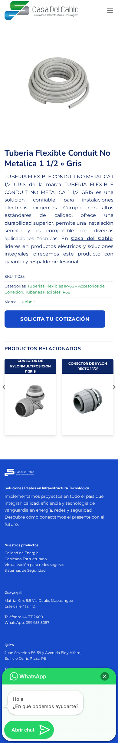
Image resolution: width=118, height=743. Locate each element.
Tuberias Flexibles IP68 (47, 292)
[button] (104, 676)
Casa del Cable (92, 238)
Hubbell (26, 302)
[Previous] (4, 399)
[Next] (114, 399)
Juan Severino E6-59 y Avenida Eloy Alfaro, (43, 652)
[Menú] (109, 10)
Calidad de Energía (21, 553)
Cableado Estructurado (26, 559)
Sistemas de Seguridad (25, 570)
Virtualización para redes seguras (34, 564)
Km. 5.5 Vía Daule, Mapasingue (45, 600)
